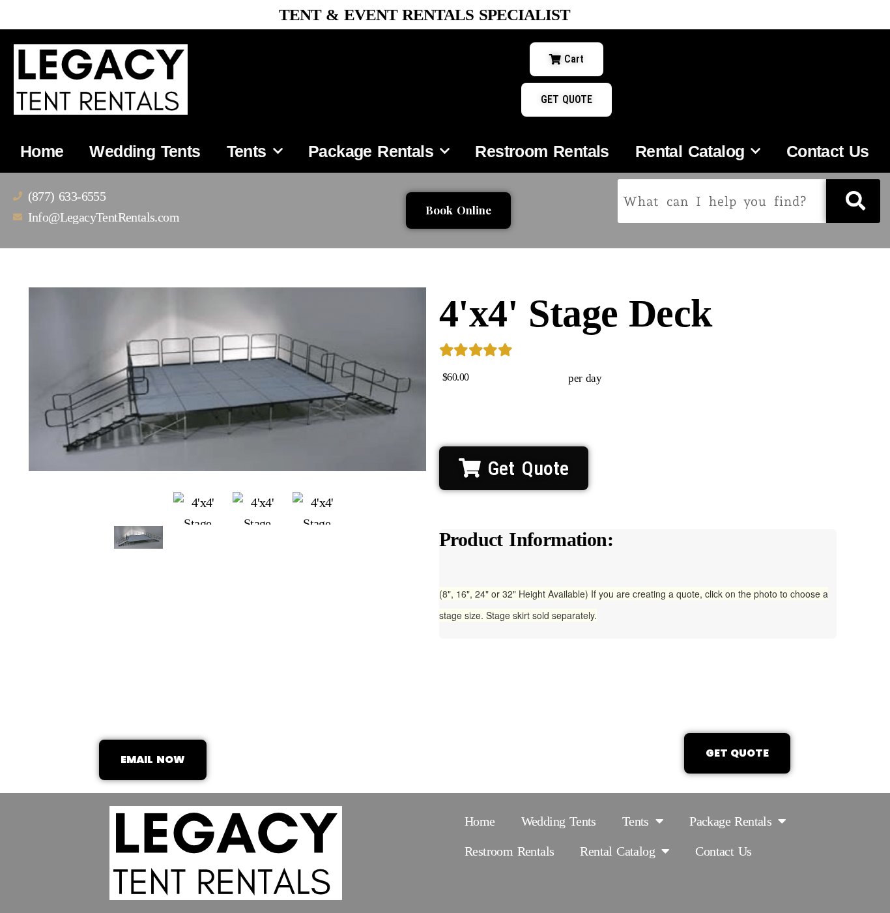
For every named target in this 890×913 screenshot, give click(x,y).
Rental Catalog (690, 151)
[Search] (853, 201)
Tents (246, 151)
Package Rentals (370, 151)
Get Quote (525, 468)
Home (42, 151)
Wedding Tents (144, 151)
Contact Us (827, 151)
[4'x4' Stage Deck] (138, 537)
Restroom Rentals (542, 151)
